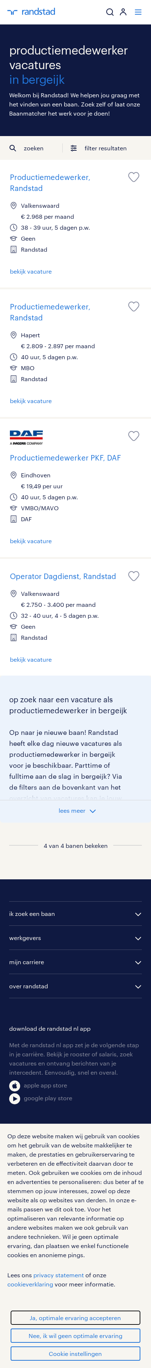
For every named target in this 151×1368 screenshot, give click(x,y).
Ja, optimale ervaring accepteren (75, 1317)
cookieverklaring (30, 1284)
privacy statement (58, 1274)
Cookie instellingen (75, 1353)
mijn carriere (26, 961)
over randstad (28, 985)
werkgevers (25, 937)
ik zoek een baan (32, 913)
